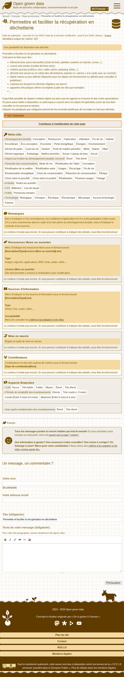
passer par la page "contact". (64, 435)
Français (16, 16)
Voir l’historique (15, 115)
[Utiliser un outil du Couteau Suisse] (29, 540)
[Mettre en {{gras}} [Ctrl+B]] (5, 540)
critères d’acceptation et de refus (46, 319)
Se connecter (9, 487)
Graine (108, 35)
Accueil (5, 16)
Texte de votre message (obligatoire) (26, 527)
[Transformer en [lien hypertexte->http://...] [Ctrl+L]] (15, 540)
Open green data (28, 3)
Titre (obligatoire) (13, 514)
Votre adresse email (15, 495)
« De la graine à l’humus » (86, 616)
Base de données (30, 16)
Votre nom (9, 478)
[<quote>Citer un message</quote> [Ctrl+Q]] (19, 540)
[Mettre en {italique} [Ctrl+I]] (10, 540)
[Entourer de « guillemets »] (24, 540)
